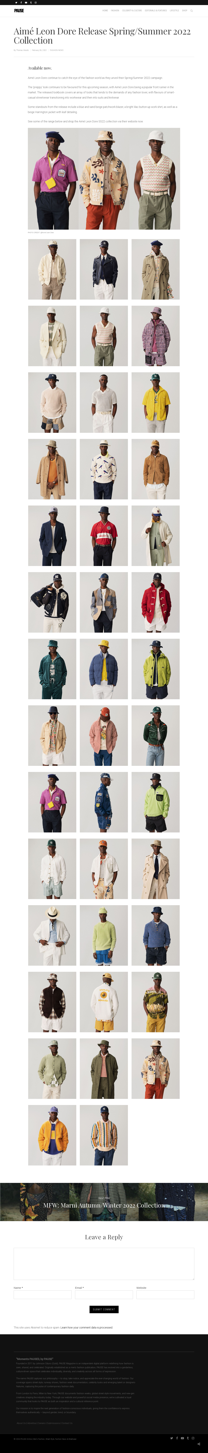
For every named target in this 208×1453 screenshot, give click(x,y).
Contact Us (67, 1423)
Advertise (31, 1423)
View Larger (52, 266)
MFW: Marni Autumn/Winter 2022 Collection (104, 1202)
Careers (41, 1423)
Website (141, 1287)
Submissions (53, 1423)
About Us (20, 1423)
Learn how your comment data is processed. (86, 1327)
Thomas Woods (22, 50)
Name (18, 1287)
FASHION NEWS (56, 50)
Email (79, 1287)
